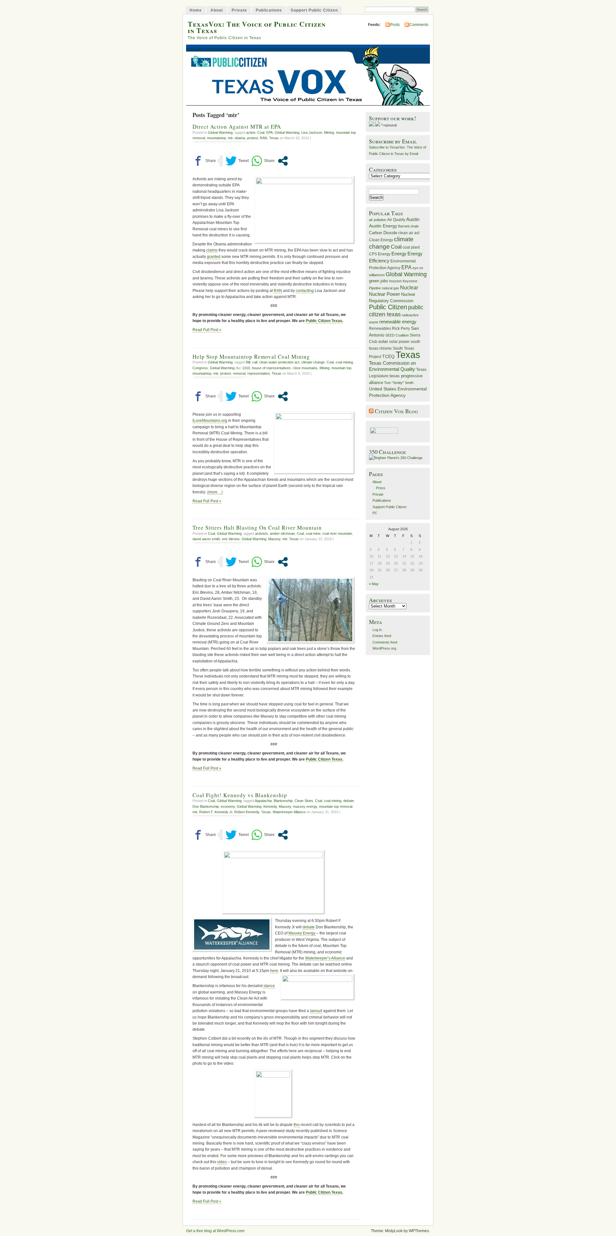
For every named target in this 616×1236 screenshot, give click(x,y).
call (254, 362)
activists (261, 533)
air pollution (377, 220)
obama (240, 138)
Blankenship (283, 801)
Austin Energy (383, 225)
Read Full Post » (207, 330)
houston (395, 281)
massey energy (305, 806)
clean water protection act (279, 362)
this (297, 1124)
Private (239, 10)
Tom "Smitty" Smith (399, 383)
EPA (269, 132)
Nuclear (409, 287)
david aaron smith (206, 539)
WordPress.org (384, 648)
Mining (329, 132)
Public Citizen (388, 307)
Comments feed (384, 642)
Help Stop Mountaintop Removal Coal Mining (251, 356)
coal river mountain (337, 533)
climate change (313, 362)
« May (374, 584)
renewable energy (397, 321)
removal (239, 373)
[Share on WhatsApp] (263, 160)
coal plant (411, 247)
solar (383, 341)
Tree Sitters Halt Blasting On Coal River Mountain (257, 527)
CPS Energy (379, 254)
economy (228, 806)
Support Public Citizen (314, 10)
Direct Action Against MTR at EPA (237, 126)
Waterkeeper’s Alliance (325, 958)
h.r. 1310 (243, 368)
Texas (274, 138)
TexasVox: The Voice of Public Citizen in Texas (257, 27)
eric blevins (231, 539)
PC (374, 513)
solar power (399, 341)
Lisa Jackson (311, 132)
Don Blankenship (206, 806)
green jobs (378, 281)
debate (348, 801)
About (216, 10)
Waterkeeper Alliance (289, 812)
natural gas (390, 288)
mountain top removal (335, 806)
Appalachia (263, 801)
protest (252, 138)
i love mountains (305, 368)
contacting (305, 290)
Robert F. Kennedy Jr (215, 812)
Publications (269, 10)
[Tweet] (237, 160)
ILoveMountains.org (210, 420)
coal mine (313, 533)
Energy (398, 253)
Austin (412, 219)
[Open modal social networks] (282, 160)
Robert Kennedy (246, 812)
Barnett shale (408, 226)
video (222, 1162)
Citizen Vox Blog (396, 411)
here (274, 970)
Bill (248, 362)
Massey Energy (301, 933)
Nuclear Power (384, 294)
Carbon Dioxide (383, 232)
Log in (377, 630)
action (250, 132)
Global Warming (220, 132)
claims (212, 250)
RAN (263, 138)
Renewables (380, 328)
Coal (260, 132)
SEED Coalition (397, 335)
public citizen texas (396, 311)
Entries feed (381, 636)
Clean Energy (381, 240)
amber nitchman (282, 533)
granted (213, 256)
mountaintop (216, 138)
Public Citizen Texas (324, 321)
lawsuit (316, 1011)
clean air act (408, 233)
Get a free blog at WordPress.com (215, 1231)
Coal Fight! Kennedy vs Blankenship (240, 795)
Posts (395, 24)
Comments (418, 24)
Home (196, 10)
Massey (274, 539)
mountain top (341, 368)
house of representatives (271, 368)
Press (380, 488)
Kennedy (270, 806)
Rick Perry (401, 328)
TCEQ (388, 356)
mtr (230, 138)
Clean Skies (304, 801)
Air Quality (396, 219)
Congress (200, 368)
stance (269, 986)
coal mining (344, 362)
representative (258, 373)
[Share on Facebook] (204, 160)
